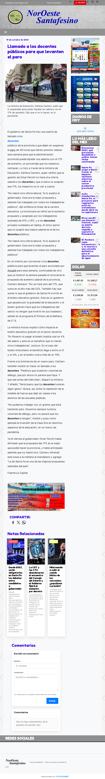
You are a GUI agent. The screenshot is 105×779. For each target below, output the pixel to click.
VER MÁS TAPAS (85, 131)
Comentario (18, 672)
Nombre (17, 661)
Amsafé (12, 270)
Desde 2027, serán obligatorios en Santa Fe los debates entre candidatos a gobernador (15, 578)
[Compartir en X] (18, 522)
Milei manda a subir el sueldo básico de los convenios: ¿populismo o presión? (55, 577)
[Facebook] (88, 2)
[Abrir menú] (5, 32)
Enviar (52, 700)
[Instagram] (93, 2)
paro (12, 150)
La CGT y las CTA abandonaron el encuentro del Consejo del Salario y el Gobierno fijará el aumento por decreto (36, 579)
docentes (13, 140)
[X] (98, 2)
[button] (71, 2)
